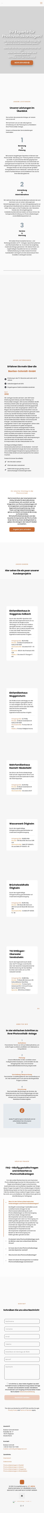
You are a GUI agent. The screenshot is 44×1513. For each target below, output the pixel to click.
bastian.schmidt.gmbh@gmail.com (15, 1449)
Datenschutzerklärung (27, 1392)
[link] (22, 1502)
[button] (22, 1218)
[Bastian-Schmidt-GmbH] (23, 3)
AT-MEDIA (31, 1486)
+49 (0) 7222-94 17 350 (11, 1447)
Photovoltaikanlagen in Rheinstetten (15, 1471)
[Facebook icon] (23, 1506)
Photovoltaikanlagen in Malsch (13, 1467)
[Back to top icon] (22, 1482)
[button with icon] (22, 1496)
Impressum (7, 1458)
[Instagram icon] (21, 1506)
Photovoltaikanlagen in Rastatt (13, 1465)
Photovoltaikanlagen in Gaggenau (14, 1469)
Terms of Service (26, 1410)
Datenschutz (7, 1462)
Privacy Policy (12, 1410)
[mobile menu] (41, 3)
